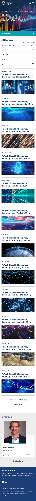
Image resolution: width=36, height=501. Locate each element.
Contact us (24, 473)
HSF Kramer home (6, 11)
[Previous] (10, 461)
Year (3, 64)
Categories (5, 55)
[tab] (13, 461)
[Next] (26, 461)
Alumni (17, 473)
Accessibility (5, 493)
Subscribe (31, 473)
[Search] (28, 7)
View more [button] (17, 404)
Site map (30, 491)
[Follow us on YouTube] (3, 482)
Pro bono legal (6, 476)
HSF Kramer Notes (18, 11)
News (3, 473)
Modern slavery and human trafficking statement (14, 491)
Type (3, 59)
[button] (30, 3)
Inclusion (14, 476)
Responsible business (24, 476)
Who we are (9, 473)
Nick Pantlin (8, 447)
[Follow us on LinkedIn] (6, 482)
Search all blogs (27, 42)
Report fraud (5, 496)
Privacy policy (24, 493)
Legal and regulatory (14, 493)
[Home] (8, 3)
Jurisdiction (5, 50)
